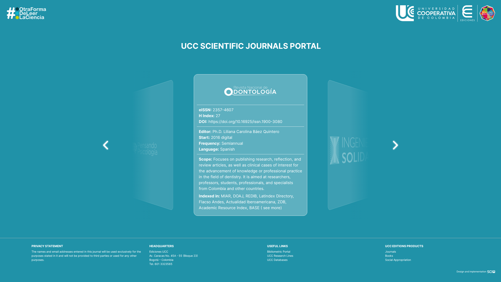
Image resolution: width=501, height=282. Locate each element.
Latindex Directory (276, 196)
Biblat (344, 197)
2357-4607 (223, 110)
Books (389, 255)
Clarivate (348, 191)
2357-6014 (344, 96)
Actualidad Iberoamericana (250, 202)
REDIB (251, 196)
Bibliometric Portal (278, 251)
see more (271, 207)
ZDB (281, 202)
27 (218, 115)
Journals (390, 251)
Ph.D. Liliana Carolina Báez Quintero (246, 131)
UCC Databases (277, 259)
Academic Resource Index (223, 207)
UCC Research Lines (280, 255)
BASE (254, 207)
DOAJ (238, 196)
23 (342, 102)
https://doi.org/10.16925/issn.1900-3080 (245, 121)
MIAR (226, 196)
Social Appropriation (398, 259)
